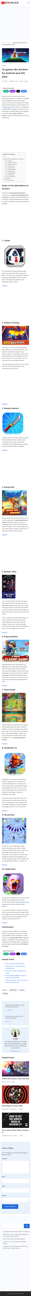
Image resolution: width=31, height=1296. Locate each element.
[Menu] (29, 3)
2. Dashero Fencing (12, 162)
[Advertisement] (15, 22)
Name (4, 1176)
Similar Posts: (10, 180)
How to (21, 1135)
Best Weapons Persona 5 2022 (12, 1106)
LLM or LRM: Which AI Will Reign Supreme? (14, 1239)
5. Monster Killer (11, 168)
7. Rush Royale (11, 171)
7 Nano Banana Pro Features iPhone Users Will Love (16, 1231)
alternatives (13, 990)
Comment (4, 1158)
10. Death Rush (11, 176)
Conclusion (7, 178)
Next (6, 1021)
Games (4, 65)
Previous (10, 1010)
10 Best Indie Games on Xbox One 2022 (15, 1079)
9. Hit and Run (10, 175)
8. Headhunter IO (11, 173)
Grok (18, 91)
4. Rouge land (10, 166)
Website (4, 1195)
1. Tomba (9, 160)
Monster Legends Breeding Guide (14, 963)
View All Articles (14, 1051)
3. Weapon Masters (12, 164)
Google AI (24, 91)
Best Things (14, 1109)
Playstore (4, 285)
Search (27, 1226)
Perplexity (12, 91)
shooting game (7, 107)
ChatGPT (6, 91)
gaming (5, 993)
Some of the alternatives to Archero (14, 159)
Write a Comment (24, 81)
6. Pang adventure (11, 169)
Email (3, 1186)
